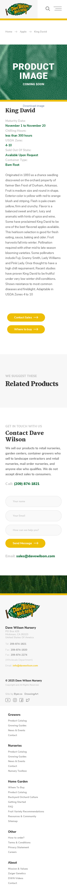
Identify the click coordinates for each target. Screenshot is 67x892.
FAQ (10, 806)
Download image (33, 106)
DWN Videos (15, 878)
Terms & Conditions (19, 842)
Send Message (22, 543)
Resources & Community (22, 816)
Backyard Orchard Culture (23, 797)
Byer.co (18, 694)
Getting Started (17, 802)
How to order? (16, 837)
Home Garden (18, 781)
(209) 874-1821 (26, 483)
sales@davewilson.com (35, 556)
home (8, 31)
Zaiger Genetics (17, 873)
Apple (23, 31)
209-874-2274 (19, 655)
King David (40, 31)
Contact (12, 735)
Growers (14, 715)
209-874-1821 (18, 644)
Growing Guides (17, 725)
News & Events (16, 730)
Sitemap (13, 821)
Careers (12, 852)
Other (12, 832)
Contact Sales (23, 317)
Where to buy (23, 329)
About (12, 863)
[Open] (58, 9)
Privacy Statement (18, 847)
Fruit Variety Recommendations (26, 811)
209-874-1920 (19, 650)
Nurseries (15, 746)
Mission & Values (18, 868)
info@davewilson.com (25, 665)
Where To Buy (16, 787)
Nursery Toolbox (17, 771)
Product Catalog (17, 720)
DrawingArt (31, 694)
